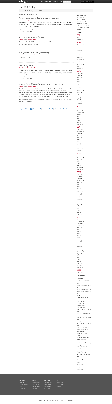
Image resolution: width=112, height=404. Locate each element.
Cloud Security (80, 307)
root (78, 362)
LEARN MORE (22, 380)
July (78, 37)
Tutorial (78, 335)
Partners (59, 386)
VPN (78, 329)
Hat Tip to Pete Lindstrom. (26, 57)
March (78, 102)
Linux (78, 348)
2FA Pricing (21, 382)
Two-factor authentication (83, 280)
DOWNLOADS (47, 380)
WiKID (37, 44)
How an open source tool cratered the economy (39, 18)
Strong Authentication (81, 337)
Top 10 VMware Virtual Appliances (33, 37)
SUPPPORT (34, 380)
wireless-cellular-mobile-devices (84, 285)
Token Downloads (48, 384)
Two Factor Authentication (28, 44)
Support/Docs (47, 1)
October (79, 75)
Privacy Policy (47, 388)
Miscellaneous (81, 346)
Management (60, 382)
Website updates (26, 65)
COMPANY (59, 380)
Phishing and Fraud (51, 99)
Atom (81, 369)
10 (52, 109)
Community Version (23, 384)
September (80, 64)
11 (55, 109)
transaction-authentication (83, 350)
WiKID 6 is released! (82, 23)
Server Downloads (48, 382)
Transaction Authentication (83, 344)
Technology (21, 386)
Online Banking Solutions (38, 89)
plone (53, 72)
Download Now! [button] (66, 1)
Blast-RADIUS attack (82, 18)
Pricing (41, 1)
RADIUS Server (80, 331)
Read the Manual (35, 384)
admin (25, 20)
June (78, 52)
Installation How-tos (36, 382)
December (79, 45)
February (79, 85)
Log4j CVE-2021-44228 (83, 25)
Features (55, 1)
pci (78, 321)
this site (28, 42)
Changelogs (34, 388)
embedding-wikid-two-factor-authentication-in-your (41, 84)
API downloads (47, 386)
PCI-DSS (79, 278)
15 (66, 109)
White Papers (22, 388)
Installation (83, 329)
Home (21, 11)
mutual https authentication (37, 92)
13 (60, 109)
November (79, 59)
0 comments (29, 31)
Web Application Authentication (84, 313)
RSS (78, 369)
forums (28, 74)
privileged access (80, 305)
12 (58, 109)
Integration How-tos (36, 386)
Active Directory (80, 301)
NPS (77, 295)
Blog (61, 1)
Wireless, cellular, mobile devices (84, 291)
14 (63, 109)
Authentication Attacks (27, 99)
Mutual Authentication (39, 99)
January (79, 39)
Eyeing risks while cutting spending (34, 52)
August (78, 77)
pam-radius (79, 303)
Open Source (25, 29)
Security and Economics (35, 29)
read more (21, 31)
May (78, 81)
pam (86, 327)
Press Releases (60, 384)
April (78, 83)
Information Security (81, 340)
